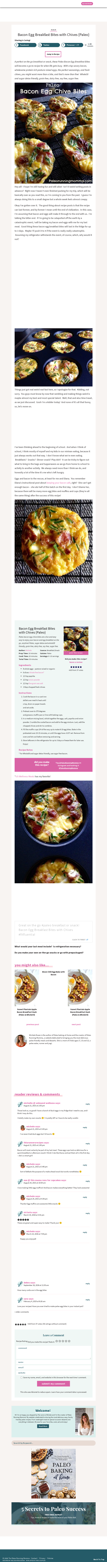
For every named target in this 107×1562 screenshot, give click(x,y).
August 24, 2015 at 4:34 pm (36, 1199)
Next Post (76, 1024)
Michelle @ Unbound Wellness (39, 1103)
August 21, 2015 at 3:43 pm (36, 1129)
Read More (43, 1426)
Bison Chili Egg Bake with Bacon (53, 973)
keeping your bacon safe (59, 482)
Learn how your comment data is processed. (69, 1392)
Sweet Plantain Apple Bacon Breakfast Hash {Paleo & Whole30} (27, 1012)
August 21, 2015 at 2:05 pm (34, 1105)
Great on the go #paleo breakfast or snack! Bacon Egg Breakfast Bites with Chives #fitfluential (49, 929)
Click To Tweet (78, 939)
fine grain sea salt (36, 683)
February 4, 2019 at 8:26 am (34, 1301)
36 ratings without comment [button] (54, 1324)
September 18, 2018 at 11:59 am (36, 1285)
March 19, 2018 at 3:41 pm (34, 1215)
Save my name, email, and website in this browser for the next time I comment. (55, 1377)
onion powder (34, 679)
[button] (7, 3)
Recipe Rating (22, 1341)
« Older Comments (22, 1312)
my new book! (87, 4)
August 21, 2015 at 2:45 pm (34, 1145)
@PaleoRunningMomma (69, 763)
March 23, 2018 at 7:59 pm (36, 1234)
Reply (88, 1104)
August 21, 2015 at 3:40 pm (36, 1166)
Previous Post (32, 1024)
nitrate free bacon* (36, 672)
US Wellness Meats (25, 776)
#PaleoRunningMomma (68, 768)
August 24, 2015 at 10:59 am (35, 1183)
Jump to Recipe (53, 54)
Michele (29, 650)
